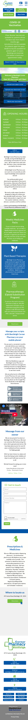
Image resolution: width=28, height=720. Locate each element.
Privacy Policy (15, 717)
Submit (7, 523)
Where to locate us (14, 592)
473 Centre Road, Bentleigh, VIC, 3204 (15, 596)
